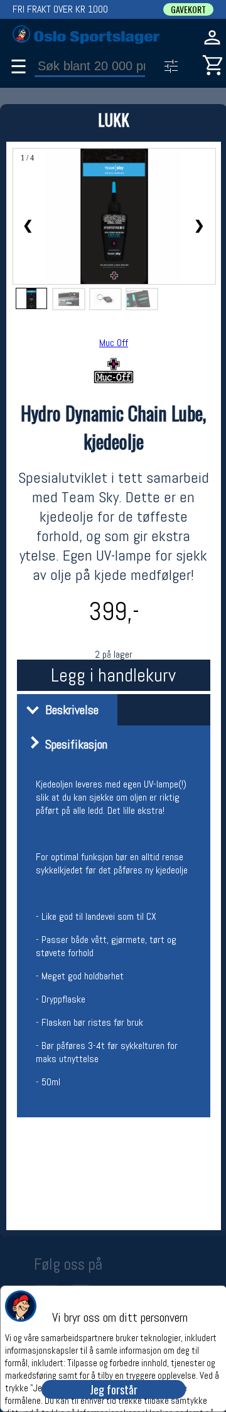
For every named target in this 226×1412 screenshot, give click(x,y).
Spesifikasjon (73, 744)
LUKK (113, 119)
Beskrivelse (69, 710)
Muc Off (113, 342)
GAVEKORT (188, 9)
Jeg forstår (113, 1389)
